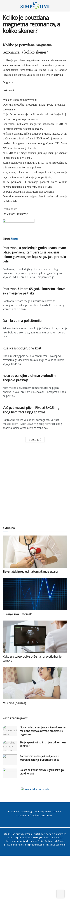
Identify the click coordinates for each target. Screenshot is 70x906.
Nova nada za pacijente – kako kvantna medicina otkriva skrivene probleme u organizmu (43, 731)
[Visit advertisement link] (35, 789)
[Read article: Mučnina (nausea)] (35, 683)
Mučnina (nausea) (14, 703)
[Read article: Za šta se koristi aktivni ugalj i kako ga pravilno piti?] (10, 773)
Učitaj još (35, 439)
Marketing (26, 811)
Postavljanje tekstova (47, 811)
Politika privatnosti (42, 815)
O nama (12, 811)
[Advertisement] (35, 484)
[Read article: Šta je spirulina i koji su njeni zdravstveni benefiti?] (10, 746)
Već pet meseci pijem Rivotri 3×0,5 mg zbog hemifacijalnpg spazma (31, 409)
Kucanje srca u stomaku (18, 614)
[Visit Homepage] (35, 5)
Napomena (23, 815)
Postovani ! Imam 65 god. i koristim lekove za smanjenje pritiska (34, 291)
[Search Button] (65, 5)
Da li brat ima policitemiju (22, 320)
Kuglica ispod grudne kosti (22, 348)
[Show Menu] (4, 5)
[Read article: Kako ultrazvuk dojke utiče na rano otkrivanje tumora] (35, 637)
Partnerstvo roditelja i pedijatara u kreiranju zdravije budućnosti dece (39, 757)
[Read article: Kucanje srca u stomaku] (35, 594)
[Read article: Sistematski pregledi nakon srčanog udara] (35, 552)
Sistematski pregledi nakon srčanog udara (30, 571)
